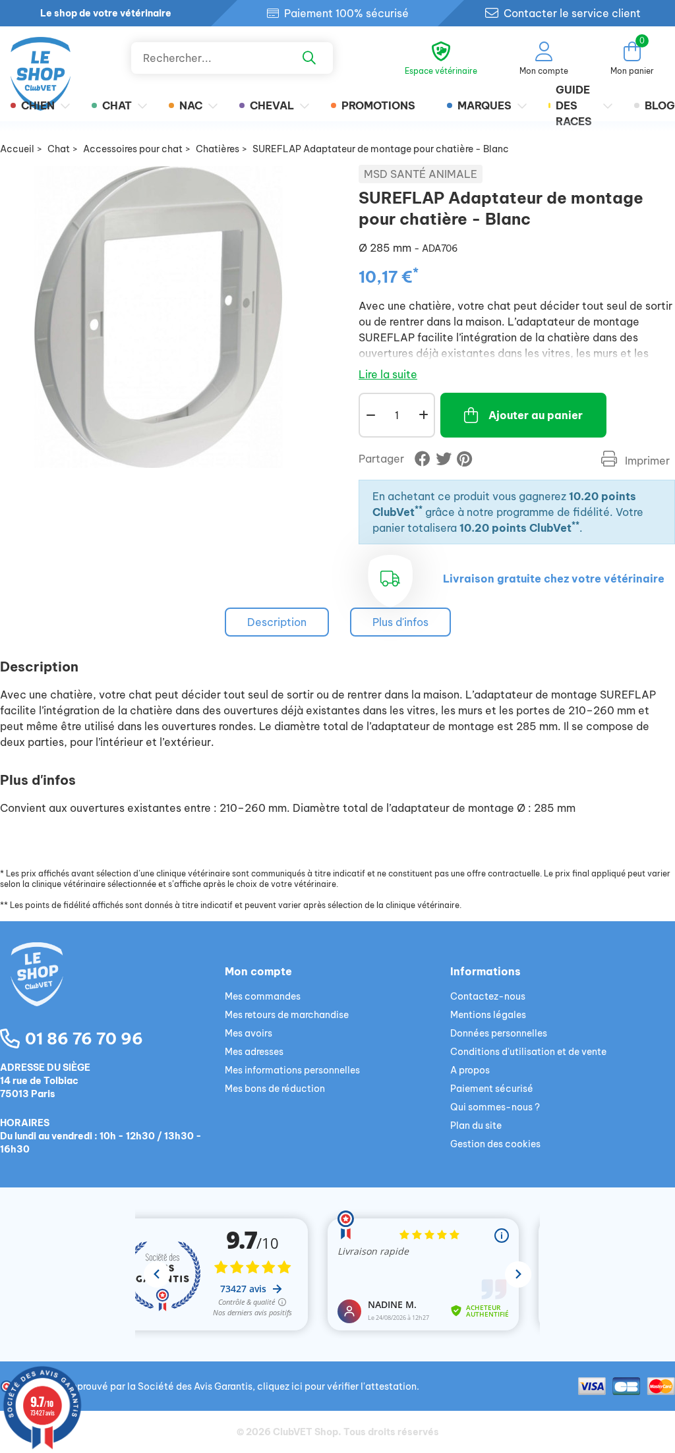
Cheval (272, 105)
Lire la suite (388, 374)
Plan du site (476, 1125)
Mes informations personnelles (292, 1070)
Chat (117, 105)
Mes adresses (254, 1052)
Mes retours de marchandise (287, 1015)
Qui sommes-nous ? (495, 1107)
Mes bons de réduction (275, 1089)
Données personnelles (498, 1033)
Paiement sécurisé (491, 1089)
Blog (660, 105)
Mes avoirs (248, 1033)
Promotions (378, 105)
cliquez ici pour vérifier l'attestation (337, 1386)
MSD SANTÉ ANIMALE (420, 174)
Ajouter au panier (535, 415)
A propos (470, 1070)
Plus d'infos (400, 622)
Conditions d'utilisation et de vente (528, 1052)
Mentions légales (488, 1015)
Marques (484, 105)
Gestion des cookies (495, 1144)
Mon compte (258, 971)
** (419, 509)
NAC (190, 105)
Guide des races (574, 105)
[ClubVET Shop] (112, 989)
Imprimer (646, 460)
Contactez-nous (487, 996)
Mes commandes (263, 996)
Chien (38, 105)
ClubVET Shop (305, 1432)
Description (277, 622)
